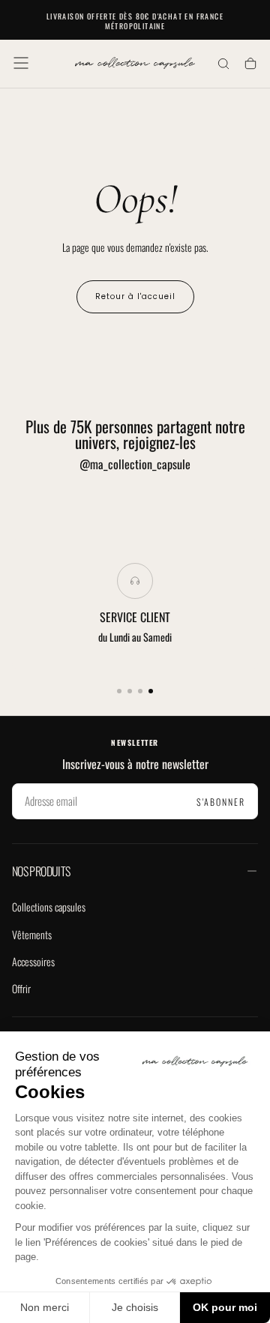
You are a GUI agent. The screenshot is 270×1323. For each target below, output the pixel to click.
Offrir (21, 988)
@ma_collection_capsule (135, 464)
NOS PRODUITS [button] (41, 871)
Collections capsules (49, 906)
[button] (21, 63)
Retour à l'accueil (135, 296)
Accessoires (33, 961)
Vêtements (32, 934)
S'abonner (220, 801)
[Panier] (250, 65)
